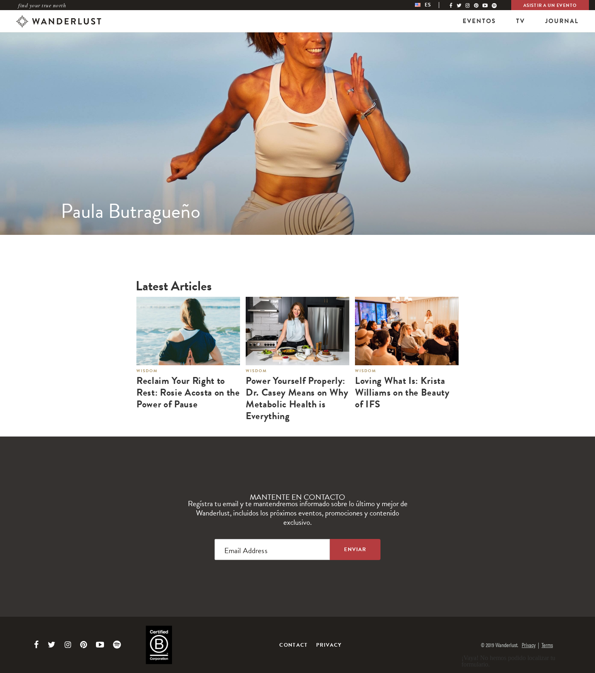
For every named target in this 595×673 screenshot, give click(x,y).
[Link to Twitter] (51, 645)
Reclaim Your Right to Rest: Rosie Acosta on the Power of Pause (188, 392)
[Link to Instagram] (67, 645)
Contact (293, 645)
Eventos (479, 21)
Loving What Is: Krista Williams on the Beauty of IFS (402, 392)
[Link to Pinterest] (83, 645)
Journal (562, 21)
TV (520, 21)
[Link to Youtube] (100, 645)
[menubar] (431, 5)
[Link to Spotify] (117, 645)
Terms (547, 645)
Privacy (329, 645)
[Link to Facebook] (36, 645)
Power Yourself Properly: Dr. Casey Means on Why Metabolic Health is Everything (297, 398)
